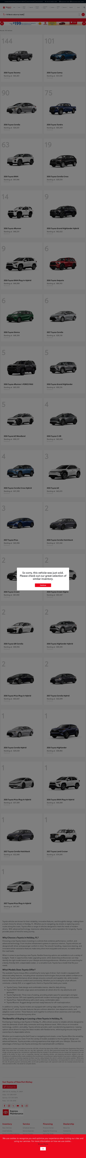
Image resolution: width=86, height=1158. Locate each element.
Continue (43, 585)
